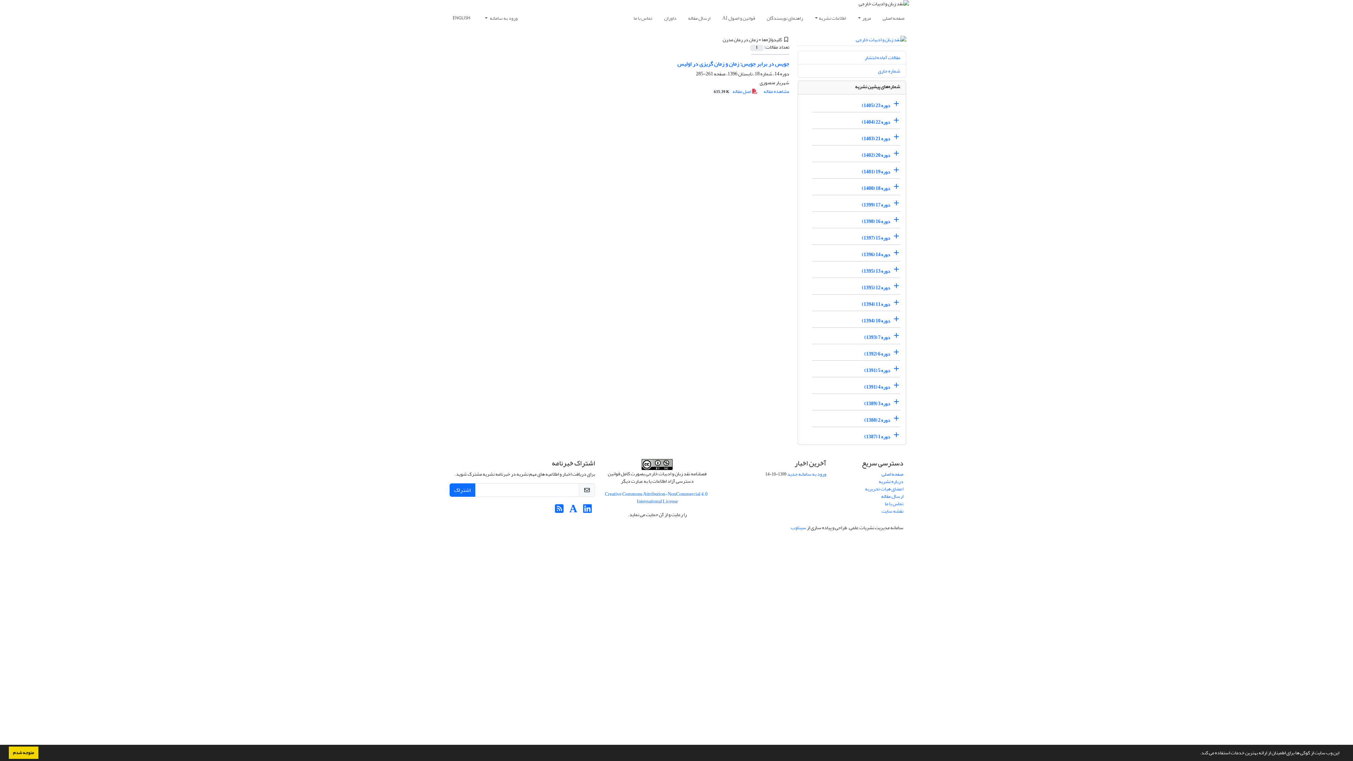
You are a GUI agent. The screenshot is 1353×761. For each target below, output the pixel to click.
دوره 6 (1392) (877, 354)
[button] (1198, 754)
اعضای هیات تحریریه (884, 489)
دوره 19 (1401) (876, 172)
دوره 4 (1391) (877, 387)
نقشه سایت (892, 511)
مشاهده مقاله (776, 91)
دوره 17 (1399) (876, 205)
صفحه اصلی (893, 18)
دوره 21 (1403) (876, 138)
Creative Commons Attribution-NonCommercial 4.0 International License (656, 497)
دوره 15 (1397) (876, 238)
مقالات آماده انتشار (882, 57)
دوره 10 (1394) (876, 321)
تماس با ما (643, 18)
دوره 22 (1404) (876, 122)
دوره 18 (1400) (876, 188)
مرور (866, 18)
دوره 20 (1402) (876, 155)
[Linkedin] (587, 510)
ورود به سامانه (503, 18)
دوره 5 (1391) (877, 370)
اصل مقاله (733, 91)
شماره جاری (889, 71)
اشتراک (462, 490)
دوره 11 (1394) (876, 304)
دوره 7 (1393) (877, 337)
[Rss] (559, 510)
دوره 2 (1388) (877, 420)
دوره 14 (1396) (876, 254)
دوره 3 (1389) (877, 403)
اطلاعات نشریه (832, 18)
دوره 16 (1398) (876, 221)
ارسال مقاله (699, 18)
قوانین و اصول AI (738, 18)
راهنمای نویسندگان (785, 18)
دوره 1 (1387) (877, 436)
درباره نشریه (891, 481)
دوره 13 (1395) (876, 271)
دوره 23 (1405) (876, 105)
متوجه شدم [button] (23, 752)
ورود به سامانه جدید (806, 474)
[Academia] (573, 510)
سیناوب (798, 527)
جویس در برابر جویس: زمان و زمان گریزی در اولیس (733, 63)
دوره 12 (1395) (876, 287)
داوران (670, 18)
